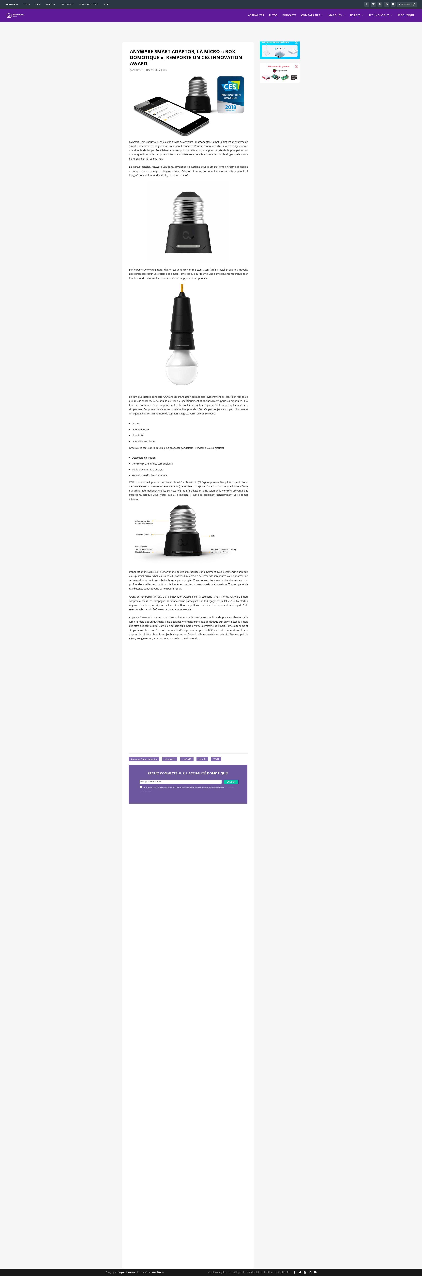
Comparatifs (310, 15)
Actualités (256, 15)
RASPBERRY (12, 4)
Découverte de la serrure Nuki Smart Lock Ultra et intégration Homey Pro (185, 894)
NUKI (106, 4)
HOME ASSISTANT (88, 4)
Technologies (379, 15)
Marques (335, 15)
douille (202, 759)
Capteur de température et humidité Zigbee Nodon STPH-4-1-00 (184, 1007)
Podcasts (289, 15)
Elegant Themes (126, 1272)
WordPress (158, 1272)
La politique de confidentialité (245, 1272)
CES (165, 69)
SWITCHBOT (67, 4)
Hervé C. (139, 69)
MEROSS (50, 4)
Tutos (273, 15)
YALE (37, 4)
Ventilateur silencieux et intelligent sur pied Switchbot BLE (180, 1233)
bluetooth (170, 759)
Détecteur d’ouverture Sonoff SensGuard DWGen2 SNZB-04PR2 (184, 1120)
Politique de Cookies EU (277, 1272)
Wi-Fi (216, 759)
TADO (27, 4)
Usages (355, 15)
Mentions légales (217, 1272)
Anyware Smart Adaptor (144, 759)
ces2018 (186, 759)
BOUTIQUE (407, 15)
